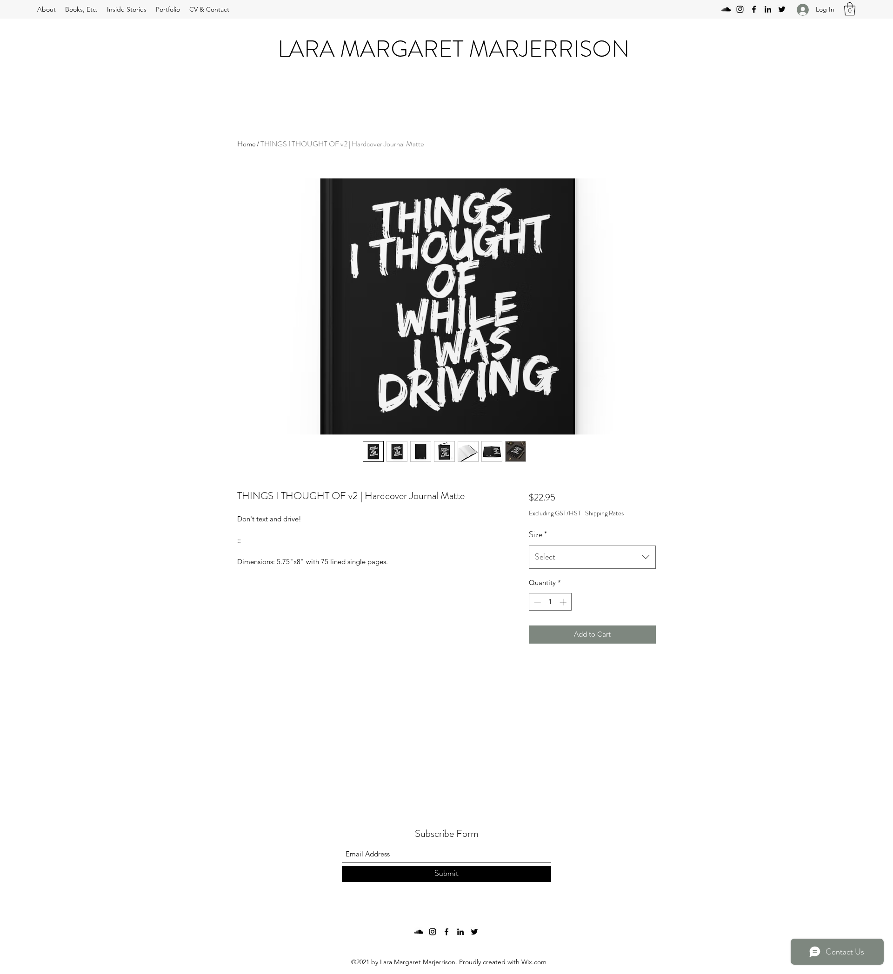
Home (246, 143)
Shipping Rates (604, 513)
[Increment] (564, 602)
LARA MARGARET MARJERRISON (454, 49)
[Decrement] (536, 602)
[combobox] (592, 557)
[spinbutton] (550, 602)
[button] (849, 9)
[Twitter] (781, 9)
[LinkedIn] (768, 9)
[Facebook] (754, 9)
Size (538, 534)
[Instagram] (740, 9)
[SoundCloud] (726, 9)
